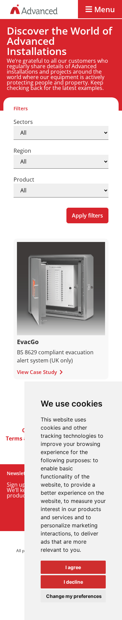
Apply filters (87, 215)
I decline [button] (73, 582)
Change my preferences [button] (74, 596)
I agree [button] (73, 567)
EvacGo (28, 342)
